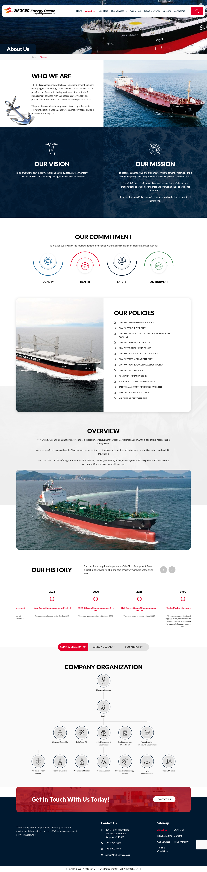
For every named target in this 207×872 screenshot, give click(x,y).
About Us (90, 11)
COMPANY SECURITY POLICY (132, 328)
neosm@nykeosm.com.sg (117, 854)
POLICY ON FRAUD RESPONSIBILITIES (137, 381)
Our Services (117, 11)
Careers (167, 11)
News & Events (152, 11)
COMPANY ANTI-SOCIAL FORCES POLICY (138, 353)
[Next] (172, 569)
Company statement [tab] (103, 647)
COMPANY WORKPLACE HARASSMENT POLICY (141, 365)
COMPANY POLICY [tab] (134, 647)
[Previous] (163, 569)
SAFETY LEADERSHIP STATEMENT (135, 392)
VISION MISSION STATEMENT (133, 398)
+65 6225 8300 (113, 843)
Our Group (135, 11)
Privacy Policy (181, 841)
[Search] (197, 11)
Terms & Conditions (162, 849)
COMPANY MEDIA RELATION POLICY (136, 359)
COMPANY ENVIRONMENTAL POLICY (136, 322)
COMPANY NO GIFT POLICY (132, 370)
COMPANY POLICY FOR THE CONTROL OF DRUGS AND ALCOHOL (145, 335)
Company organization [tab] (73, 647)
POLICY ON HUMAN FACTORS (133, 376)
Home (79, 11)
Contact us (164, 799)
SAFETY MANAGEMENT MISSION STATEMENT (140, 387)
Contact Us (179, 11)
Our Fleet (103, 11)
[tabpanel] (40, 603)
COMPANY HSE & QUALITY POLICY (135, 342)
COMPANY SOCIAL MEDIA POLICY (135, 348)
